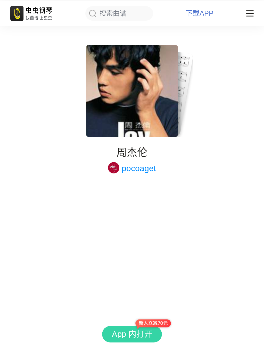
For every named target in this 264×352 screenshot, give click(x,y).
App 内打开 (132, 334)
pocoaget (139, 168)
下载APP (199, 13)
